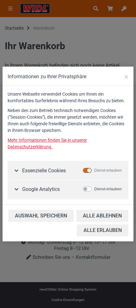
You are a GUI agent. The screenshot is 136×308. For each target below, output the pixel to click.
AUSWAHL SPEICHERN (41, 216)
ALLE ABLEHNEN (102, 216)
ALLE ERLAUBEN (102, 230)
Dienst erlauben (108, 170)
